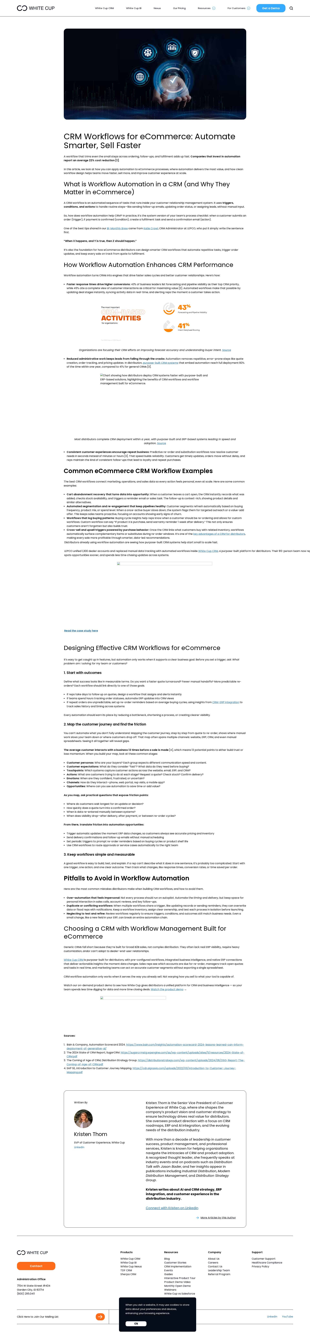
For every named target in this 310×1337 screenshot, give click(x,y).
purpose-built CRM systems (160, 363)
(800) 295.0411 (26, 1293)
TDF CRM (126, 1270)
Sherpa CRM (128, 1274)
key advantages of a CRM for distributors (219, 534)
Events (168, 1270)
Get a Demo (271, 8)
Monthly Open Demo (177, 1286)
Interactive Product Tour (180, 1278)
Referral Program (219, 1274)
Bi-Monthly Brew (117, 228)
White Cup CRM (208, 551)
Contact (36, 1266)
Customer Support (263, 1259)
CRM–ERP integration (225, 702)
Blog (167, 1259)
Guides (168, 1274)
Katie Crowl (151, 228)
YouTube (287, 1316)
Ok (136, 1324)
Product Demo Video (177, 1282)
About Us (213, 1259)
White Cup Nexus (131, 1266)
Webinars (170, 1290)
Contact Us (215, 1266)
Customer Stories (175, 1262)
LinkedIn (79, 1147)
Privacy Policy (260, 1266)
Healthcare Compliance (267, 1262)
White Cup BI (128, 1262)
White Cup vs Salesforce (179, 1293)
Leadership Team (219, 1270)
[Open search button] (291, 8)
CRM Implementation (177, 1266)
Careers (213, 1262)
